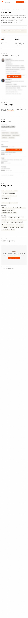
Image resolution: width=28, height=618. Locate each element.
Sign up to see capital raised (14, 149)
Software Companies (7, 207)
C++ (14, 224)
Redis (18, 224)
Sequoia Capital (14, 203)
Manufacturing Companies (19, 207)
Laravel (6, 222)
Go (19, 217)
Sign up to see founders (14, 76)
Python (8, 219)
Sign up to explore (14, 257)
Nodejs (12, 229)
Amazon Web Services (21, 219)
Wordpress (4, 227)
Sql (22, 217)
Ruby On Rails (13, 217)
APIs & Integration (6, 198)
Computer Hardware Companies (9, 212)
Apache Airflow (18, 222)
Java (22, 227)
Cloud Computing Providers (8, 210)
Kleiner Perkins (5, 203)
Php (7, 217)
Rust (10, 224)
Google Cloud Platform (14, 227)
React (12, 219)
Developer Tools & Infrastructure (9, 191)
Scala (22, 224)
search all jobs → (11, 110)
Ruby (3, 219)
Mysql (3, 217)
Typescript (4, 224)
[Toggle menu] (25, 2)
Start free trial (20, 2)
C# (2, 222)
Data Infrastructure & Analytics (9, 195)
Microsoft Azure (5, 229)
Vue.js (11, 222)
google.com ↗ (23, 27)
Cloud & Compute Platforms (8, 193)
